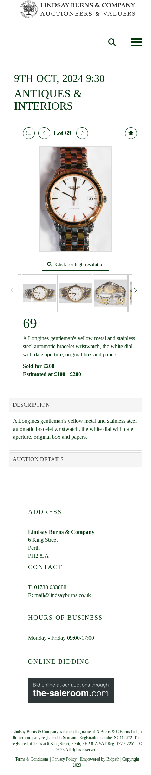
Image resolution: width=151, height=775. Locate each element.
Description (31, 405)
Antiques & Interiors (48, 99)
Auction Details (38, 459)
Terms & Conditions (32, 759)
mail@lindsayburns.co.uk (62, 595)
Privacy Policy (64, 759)
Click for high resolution (79, 264)
